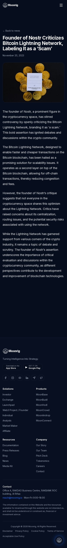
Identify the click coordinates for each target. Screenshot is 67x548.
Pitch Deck (42, 455)
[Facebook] (5, 378)
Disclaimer (8, 531)
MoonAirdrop (43, 415)
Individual (8, 415)
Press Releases (11, 450)
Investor (7, 394)
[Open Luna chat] (59, 540)
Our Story (41, 445)
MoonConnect (43, 420)
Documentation (11, 445)
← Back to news (11, 30)
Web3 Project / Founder (15, 410)
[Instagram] (13, 378)
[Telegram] (34, 378)
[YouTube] (20, 378)
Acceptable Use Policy (13, 536)
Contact (40, 471)
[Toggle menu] (61, 5)
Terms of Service (55, 531)
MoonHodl (41, 405)
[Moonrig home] (10, 5)
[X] (41, 378)
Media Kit (8, 466)
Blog (5, 455)
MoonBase (42, 394)
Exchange (8, 399)
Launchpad (8, 405)
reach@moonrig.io (12, 497)
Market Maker (10, 425)
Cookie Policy (38, 531)
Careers (40, 466)
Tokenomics (42, 460)
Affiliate (6, 431)
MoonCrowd (42, 410)
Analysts (7, 420)
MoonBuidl (41, 399)
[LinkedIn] (27, 378)
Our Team (41, 450)
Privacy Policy (22, 531)
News (6, 460)
